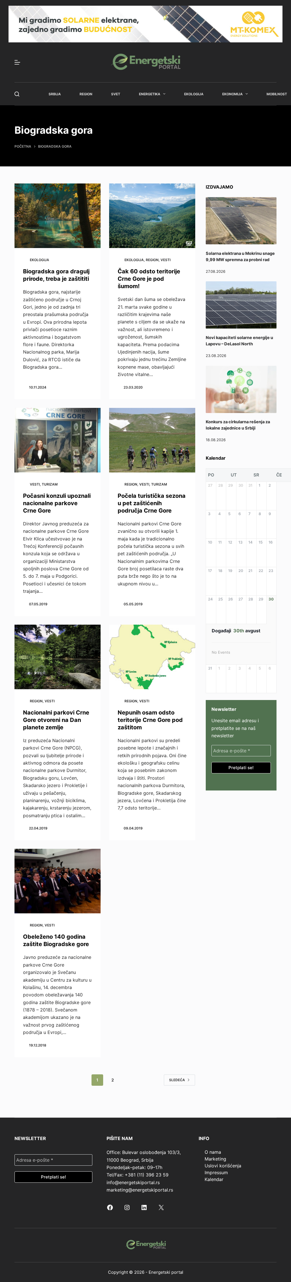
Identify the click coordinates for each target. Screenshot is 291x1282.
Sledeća (177, 1080)
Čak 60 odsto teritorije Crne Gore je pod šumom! (149, 279)
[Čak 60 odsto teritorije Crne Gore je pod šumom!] (152, 215)
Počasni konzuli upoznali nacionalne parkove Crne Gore (57, 503)
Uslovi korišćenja (223, 1166)
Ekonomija (232, 94)
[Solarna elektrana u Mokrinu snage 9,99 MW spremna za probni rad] (241, 220)
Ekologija (193, 94)
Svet (115, 94)
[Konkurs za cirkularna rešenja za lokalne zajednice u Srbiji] (241, 389)
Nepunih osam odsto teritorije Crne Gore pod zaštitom (150, 720)
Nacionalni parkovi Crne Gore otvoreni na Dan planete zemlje (56, 720)
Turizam (50, 484)
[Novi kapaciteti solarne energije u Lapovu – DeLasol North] (241, 305)
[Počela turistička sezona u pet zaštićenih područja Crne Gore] (152, 440)
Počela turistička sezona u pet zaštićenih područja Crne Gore (152, 503)
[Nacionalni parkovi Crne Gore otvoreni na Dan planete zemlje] (57, 657)
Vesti (166, 260)
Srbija (55, 94)
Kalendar (214, 1179)
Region (86, 94)
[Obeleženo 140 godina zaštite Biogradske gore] (57, 881)
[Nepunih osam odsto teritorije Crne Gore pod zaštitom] (152, 657)
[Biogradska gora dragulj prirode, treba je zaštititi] (57, 215)
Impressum (216, 1172)
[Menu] (17, 62)
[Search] (16, 94)
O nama (213, 1152)
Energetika (149, 94)
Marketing (215, 1159)
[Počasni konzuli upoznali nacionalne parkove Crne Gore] (57, 440)
